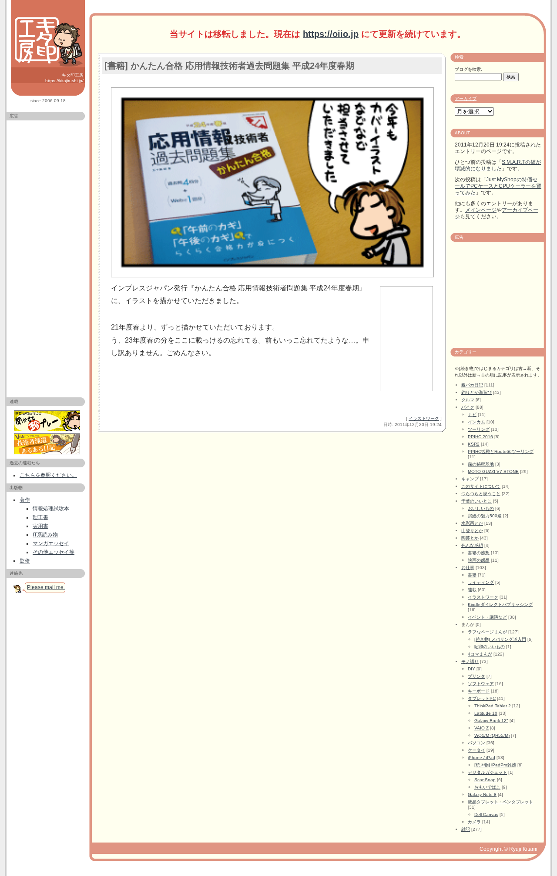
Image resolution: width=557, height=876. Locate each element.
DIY (471, 668)
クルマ (467, 399)
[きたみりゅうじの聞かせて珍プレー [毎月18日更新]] (48, 420)
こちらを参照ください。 (48, 475)
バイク (467, 407)
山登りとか (472, 530)
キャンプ (470, 478)
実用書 (40, 526)
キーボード (479, 691)
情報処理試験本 (51, 509)
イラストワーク (424, 418)
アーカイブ (465, 98)
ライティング (481, 582)
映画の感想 (479, 560)
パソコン (476, 742)
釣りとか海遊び (476, 392)
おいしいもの (481, 508)
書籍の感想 (479, 552)
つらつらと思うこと (480, 493)
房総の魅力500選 (485, 515)
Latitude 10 (485, 713)
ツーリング (479, 429)
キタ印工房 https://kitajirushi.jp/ (64, 78)
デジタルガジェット (487, 772)
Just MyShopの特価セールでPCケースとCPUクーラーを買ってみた (498, 186)
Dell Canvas (486, 814)
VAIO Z (481, 728)
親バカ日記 (472, 385)
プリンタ (476, 676)
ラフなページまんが (487, 632)
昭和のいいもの (489, 646)
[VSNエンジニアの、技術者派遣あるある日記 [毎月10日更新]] (48, 443)
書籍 (472, 575)
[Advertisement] (46, 255)
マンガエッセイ (51, 543)
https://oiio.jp (331, 34)
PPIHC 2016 (480, 436)
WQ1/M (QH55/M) (492, 735)
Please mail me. (46, 587)
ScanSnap (485, 779)
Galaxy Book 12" (491, 720)
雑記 (465, 829)
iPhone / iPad (481, 757)
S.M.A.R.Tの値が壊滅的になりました (498, 165)
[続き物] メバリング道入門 (500, 639)
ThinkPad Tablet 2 (492, 705)
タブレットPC (482, 698)
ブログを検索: (468, 69)
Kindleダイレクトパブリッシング (500, 604)
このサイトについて (480, 486)
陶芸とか (470, 538)
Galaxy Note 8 (482, 794)
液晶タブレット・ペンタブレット (500, 801)
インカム (476, 422)
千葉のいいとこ (476, 501)
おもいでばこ (487, 787)
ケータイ (476, 750)
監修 (25, 561)
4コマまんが (480, 654)
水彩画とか (472, 523)
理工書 (40, 517)
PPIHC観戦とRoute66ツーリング (501, 451)
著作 (25, 500)
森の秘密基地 (481, 464)
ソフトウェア (481, 683)
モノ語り (470, 661)
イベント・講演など (487, 617)
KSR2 (474, 444)
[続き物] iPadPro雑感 (495, 765)
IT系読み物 (45, 535)
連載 (472, 589)
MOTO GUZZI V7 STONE (493, 471)
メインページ (481, 210)
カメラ (474, 821)
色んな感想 (472, 545)
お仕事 (467, 567)
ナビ (472, 414)
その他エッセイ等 (53, 552)
